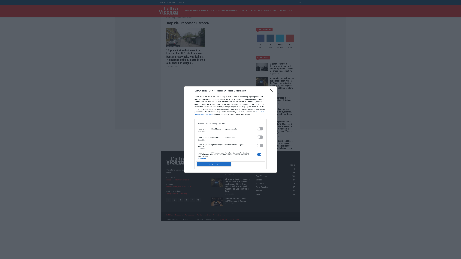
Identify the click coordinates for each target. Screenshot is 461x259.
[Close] (272, 91)
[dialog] (230, 129)
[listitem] (230, 123)
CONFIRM (213, 164)
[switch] (260, 128)
